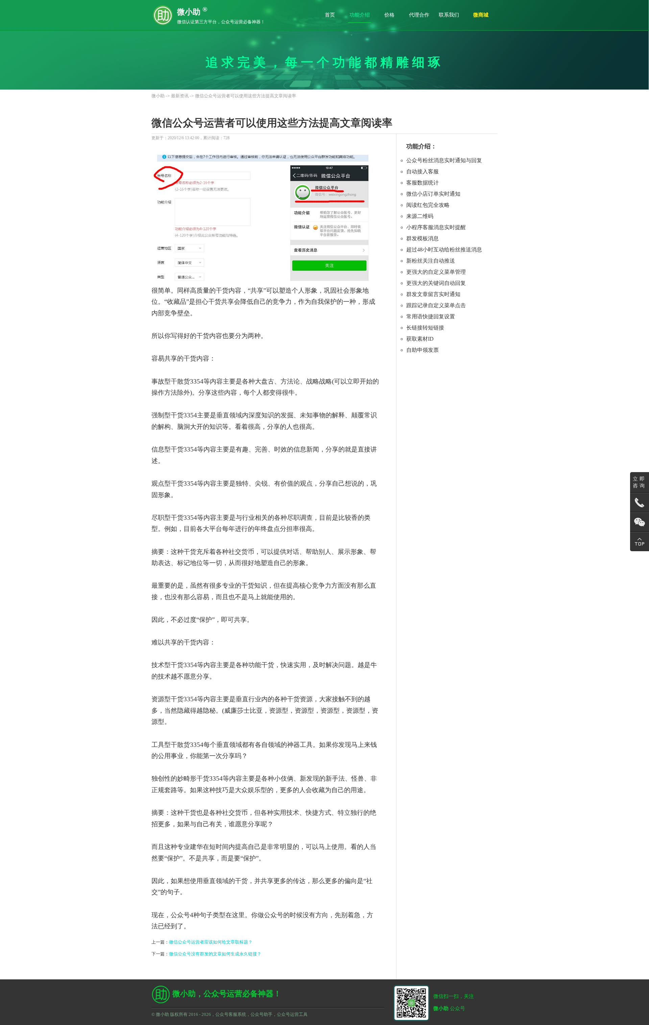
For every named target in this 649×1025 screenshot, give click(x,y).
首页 (330, 15)
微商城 (480, 15)
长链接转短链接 (425, 328)
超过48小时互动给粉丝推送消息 (444, 249)
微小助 (158, 95)
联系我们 (449, 15)
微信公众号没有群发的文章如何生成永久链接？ (215, 953)
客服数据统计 (422, 183)
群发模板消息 (422, 238)
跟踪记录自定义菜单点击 (436, 305)
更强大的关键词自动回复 (436, 283)
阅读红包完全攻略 (428, 205)
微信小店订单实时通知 (433, 194)
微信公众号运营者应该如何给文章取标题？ (211, 942)
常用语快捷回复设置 (430, 316)
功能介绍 (360, 15)
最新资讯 (180, 95)
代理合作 (419, 15)
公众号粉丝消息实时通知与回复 (444, 160)
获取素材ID (420, 339)
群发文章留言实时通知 (433, 294)
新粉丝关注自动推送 (430, 261)
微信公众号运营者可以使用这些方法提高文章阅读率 (245, 95)
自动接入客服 (422, 171)
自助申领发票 (422, 350)
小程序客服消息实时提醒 (436, 227)
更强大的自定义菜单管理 (436, 272)
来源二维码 (419, 216)
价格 (389, 15)
